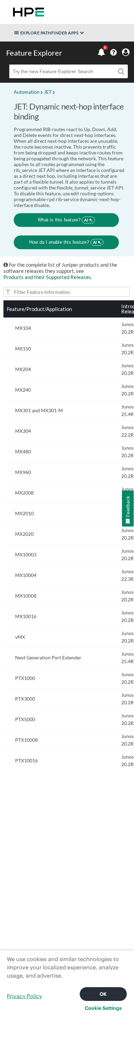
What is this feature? (63, 219)
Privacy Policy (24, 996)
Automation (27, 92)
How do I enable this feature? (63, 242)
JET (48, 92)
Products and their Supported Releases (47, 277)
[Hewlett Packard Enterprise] (27, 12)
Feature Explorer (34, 52)
